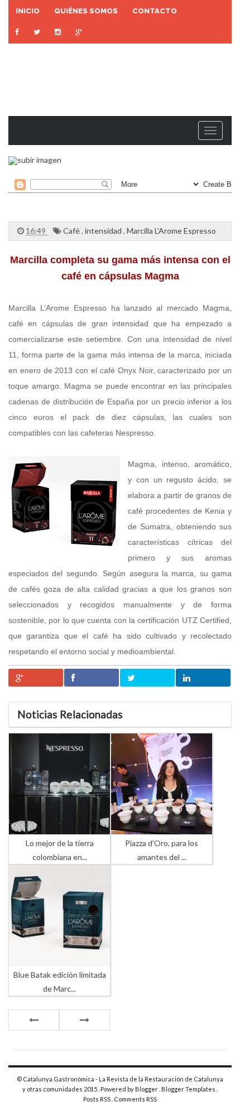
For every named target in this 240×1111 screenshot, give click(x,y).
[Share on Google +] (35, 678)
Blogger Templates (189, 1089)
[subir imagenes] (34, 160)
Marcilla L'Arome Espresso (171, 230)
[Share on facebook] (91, 678)
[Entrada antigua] (84, 1020)
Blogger (147, 1089)
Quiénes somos (86, 11)
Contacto (154, 11)
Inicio (28, 11)
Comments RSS (135, 1099)
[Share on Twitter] (147, 678)
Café (72, 230)
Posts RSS (97, 1099)
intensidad (104, 230)
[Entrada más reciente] (33, 1020)
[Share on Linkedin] (203, 678)
